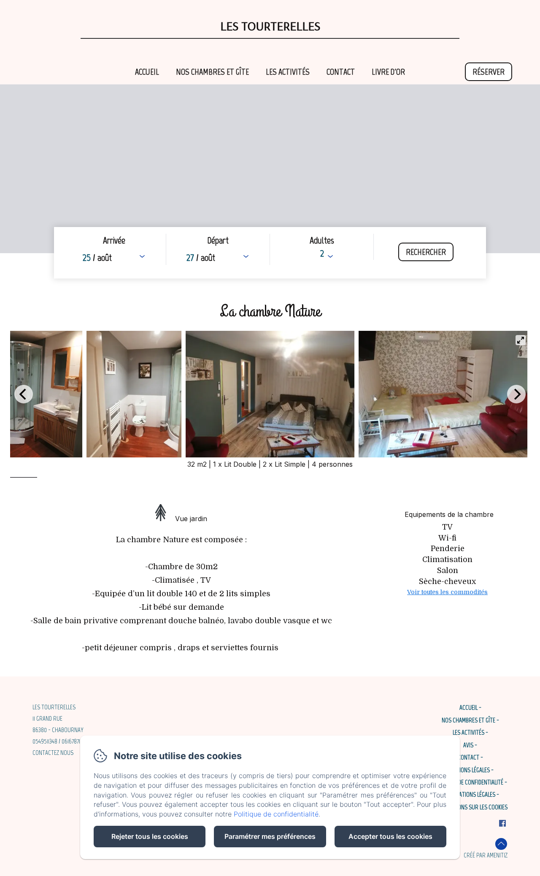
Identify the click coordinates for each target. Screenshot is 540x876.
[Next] (516, 394)
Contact (341, 72)
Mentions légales (468, 770)
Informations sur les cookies (470, 807)
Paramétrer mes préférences (270, 836)
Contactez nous (52, 753)
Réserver (488, 72)
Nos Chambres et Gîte (212, 72)
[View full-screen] (521, 340)
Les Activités (288, 72)
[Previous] (23, 394)
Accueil (147, 72)
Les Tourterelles (270, 26)
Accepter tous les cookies (390, 836)
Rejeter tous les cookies (149, 836)
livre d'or (388, 72)
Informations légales (468, 794)
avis (468, 745)
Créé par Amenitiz (486, 855)
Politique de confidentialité (468, 782)
